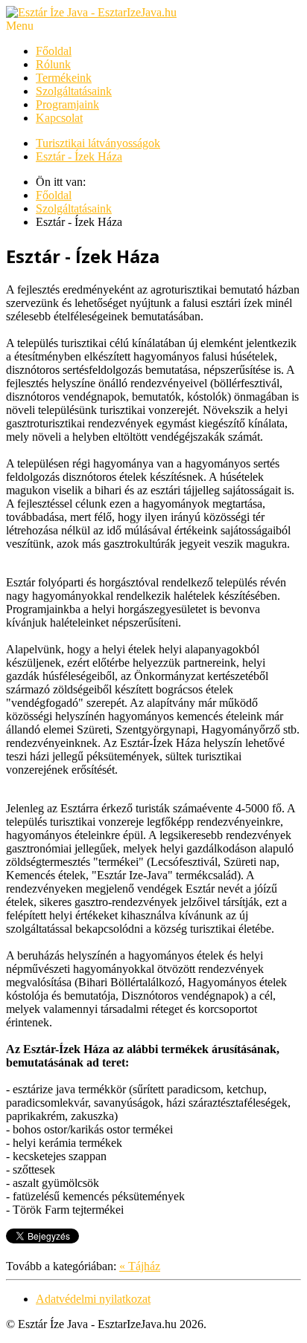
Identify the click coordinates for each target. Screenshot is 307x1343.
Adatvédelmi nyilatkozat (93, 1298)
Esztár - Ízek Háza (79, 156)
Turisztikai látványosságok (98, 143)
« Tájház (139, 1266)
